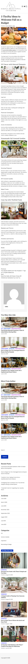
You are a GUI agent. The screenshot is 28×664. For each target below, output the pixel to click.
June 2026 (3, 498)
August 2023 (4, 517)
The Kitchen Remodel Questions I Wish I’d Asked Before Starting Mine (12, 331)
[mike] (14, 293)
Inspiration (11, 348)
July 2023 (3, 520)
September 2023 (5, 513)
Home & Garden (7, 328)
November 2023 (5, 509)
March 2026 (4, 502)
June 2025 (3, 506)
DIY (2, 328)
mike (14, 26)
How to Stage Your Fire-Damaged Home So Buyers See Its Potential (13, 351)
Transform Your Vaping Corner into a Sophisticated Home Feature (11, 371)
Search (3, 450)
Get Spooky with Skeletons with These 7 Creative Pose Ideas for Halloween (12, 645)
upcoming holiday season (9, 50)
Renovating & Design (16, 328)
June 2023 (3, 524)
